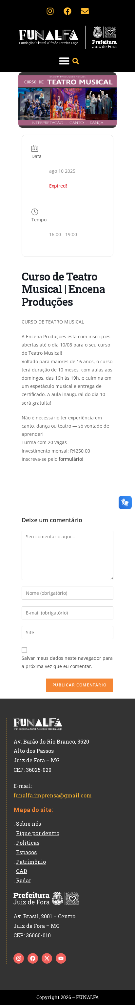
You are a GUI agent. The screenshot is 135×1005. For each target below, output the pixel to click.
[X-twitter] (47, 958)
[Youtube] (61, 958)
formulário (70, 459)
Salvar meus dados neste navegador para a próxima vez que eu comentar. (67, 662)
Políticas (27, 842)
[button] (64, 60)
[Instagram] (50, 11)
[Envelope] (85, 11)
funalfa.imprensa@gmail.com (52, 795)
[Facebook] (67, 11)
